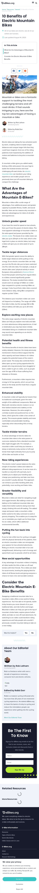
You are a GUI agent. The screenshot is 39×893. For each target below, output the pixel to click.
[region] (19, 876)
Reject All (19, 889)
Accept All (19, 879)
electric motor (7, 236)
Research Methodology (8, 857)
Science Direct (28, 272)
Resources (10, 9)
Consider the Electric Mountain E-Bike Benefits (18, 57)
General (17, 9)
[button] (36, 3)
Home (4, 9)
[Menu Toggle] (33, 2)
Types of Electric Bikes (8, 835)
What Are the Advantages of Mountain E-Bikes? (19, 51)
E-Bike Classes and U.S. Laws (10, 841)
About (4, 851)
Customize (19, 884)
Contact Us (5, 854)
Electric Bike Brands (8, 838)
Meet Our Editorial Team (13, 717)
